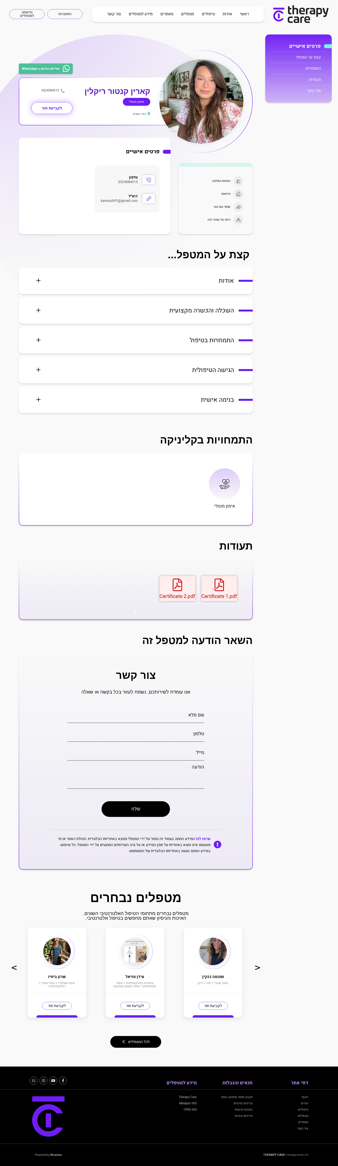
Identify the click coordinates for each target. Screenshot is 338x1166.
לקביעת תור (52, 108)
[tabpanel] (219, 588)
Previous (14, 967)
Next (257, 967)
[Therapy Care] (301, 14)
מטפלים (187, 14)
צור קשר (114, 14)
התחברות (64, 14)
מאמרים (166, 14)
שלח (135, 809)
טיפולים (208, 14)
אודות (227, 14)
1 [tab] (136, 613)
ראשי (244, 14)
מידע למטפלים (141, 14)
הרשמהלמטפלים (27, 14)
